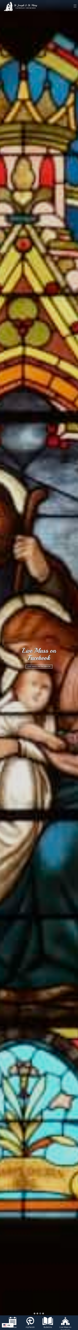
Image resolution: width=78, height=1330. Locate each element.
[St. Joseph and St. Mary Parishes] (20, 10)
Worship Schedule (39, 666)
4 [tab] (43, 1313)
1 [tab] (34, 1313)
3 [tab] (40, 1313)
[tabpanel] (39, 657)
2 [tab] (37, 1313)
